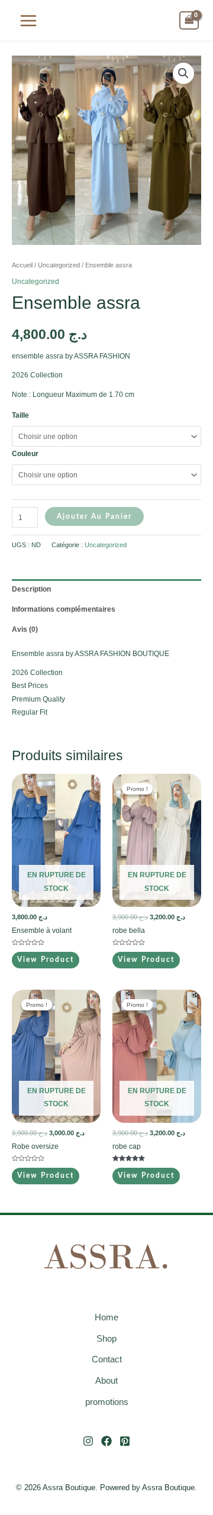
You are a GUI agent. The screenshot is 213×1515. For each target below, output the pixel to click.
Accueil (22, 265)
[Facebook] (106, 1441)
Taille (20, 415)
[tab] (106, 589)
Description (31, 589)
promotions (106, 1402)
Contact (107, 1359)
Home (106, 1317)
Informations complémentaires (63, 609)
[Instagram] (88, 1441)
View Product (45, 959)
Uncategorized (59, 265)
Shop (106, 1338)
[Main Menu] (28, 20)
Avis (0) (25, 629)
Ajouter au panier (94, 516)
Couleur (25, 454)
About (106, 1380)
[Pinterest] (125, 1441)
